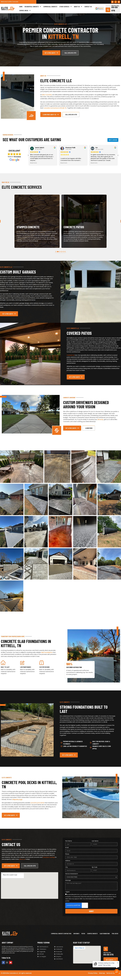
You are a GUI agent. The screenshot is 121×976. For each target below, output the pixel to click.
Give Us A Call (107, 952)
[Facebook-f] (3, 962)
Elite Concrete (47, 95)
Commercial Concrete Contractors (61, 933)
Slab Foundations (105, 933)
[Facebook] (112, 2)
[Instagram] (115, 2)
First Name (68, 841)
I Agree (67, 892)
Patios (83, 933)
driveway (100, 419)
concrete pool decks (37, 803)
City (66, 867)
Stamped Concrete (92, 933)
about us (22, 859)
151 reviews (17, 156)
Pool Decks (115, 933)
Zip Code (94, 867)
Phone (67, 854)
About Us (77, 7)
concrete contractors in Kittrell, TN (55, 108)
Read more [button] (33, 163)
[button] (117, 155)
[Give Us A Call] (108, 10)
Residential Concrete (32, 7)
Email (67, 847)
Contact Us (88, 7)
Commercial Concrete (50, 7)
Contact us (70, 355)
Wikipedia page (17, 799)
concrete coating (48, 857)
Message (68, 880)
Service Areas (23, 10)
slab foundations (46, 652)
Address (67, 860)
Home (20, 7)
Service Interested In (71, 874)
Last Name (95, 841)
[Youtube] (118, 2)
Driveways (76, 933)
